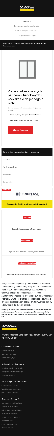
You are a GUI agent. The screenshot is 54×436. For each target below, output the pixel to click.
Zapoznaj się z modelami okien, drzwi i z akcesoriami (21, 152)
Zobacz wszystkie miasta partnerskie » (27, 26)
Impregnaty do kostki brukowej (12, 403)
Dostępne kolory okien (9, 414)
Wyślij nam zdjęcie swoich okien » (27, 31)
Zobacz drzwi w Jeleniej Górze (12, 410)
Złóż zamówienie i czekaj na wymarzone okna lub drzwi (26, 275)
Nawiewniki (7, 174)
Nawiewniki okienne (8, 421)
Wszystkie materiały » (9, 354)
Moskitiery (6, 159)
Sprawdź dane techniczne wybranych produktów (26, 252)
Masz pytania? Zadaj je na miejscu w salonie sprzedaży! (27, 204)
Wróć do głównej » (8, 351)
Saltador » (27, 21)
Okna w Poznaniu (20, 130)
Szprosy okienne (8, 182)
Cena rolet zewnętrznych (10, 424)
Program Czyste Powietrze (11, 417)
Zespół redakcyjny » (8, 358)
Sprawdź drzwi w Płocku (10, 407)
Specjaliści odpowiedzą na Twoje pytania (26, 229)
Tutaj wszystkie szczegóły (27, 36)
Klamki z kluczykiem (10, 167)
